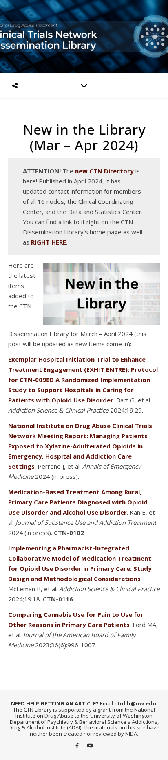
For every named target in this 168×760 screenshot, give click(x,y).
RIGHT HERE (48, 242)
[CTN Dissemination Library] (84, 36)
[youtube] (90, 745)
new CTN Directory (104, 171)
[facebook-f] (77, 745)
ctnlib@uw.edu (135, 703)
